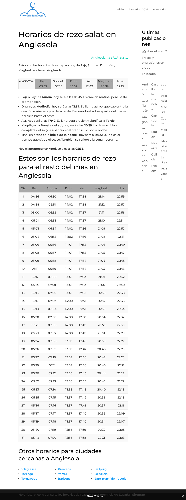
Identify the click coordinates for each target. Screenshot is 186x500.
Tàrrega (27, 474)
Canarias (145, 165)
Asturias (145, 133)
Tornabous (29, 478)
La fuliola (101, 474)
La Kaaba (149, 74)
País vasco (164, 173)
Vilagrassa (28, 469)
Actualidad (160, 9)
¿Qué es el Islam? (154, 51)
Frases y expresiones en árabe (153, 62)
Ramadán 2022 (138, 9)
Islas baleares (164, 146)
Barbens (64, 478)
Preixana (64, 469)
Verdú (62, 474)
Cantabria (154, 120)
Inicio (120, 9)
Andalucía (145, 89)
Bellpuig (100, 469)
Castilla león (145, 105)
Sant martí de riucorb (110, 478)
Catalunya (145, 149)
